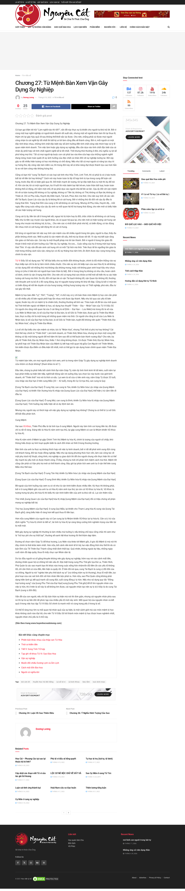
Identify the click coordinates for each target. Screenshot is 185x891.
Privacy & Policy (155, 878)
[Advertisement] (92, 51)
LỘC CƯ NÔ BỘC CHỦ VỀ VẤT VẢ (66, 773)
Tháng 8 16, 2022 (23, 791)
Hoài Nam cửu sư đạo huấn (63, 787)
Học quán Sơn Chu (76, 840)
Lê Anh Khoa (74, 682)
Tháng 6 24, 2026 (132, 274)
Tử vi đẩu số (26, 75)
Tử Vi (17, 260)
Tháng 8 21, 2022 (93, 791)
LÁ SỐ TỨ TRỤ (31, 2)
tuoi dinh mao (99, 682)
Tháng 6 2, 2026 (132, 284)
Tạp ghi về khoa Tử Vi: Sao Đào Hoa (38, 653)
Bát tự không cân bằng (39, 27)
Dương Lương (28, 97)
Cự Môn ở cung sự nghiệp (27, 799)
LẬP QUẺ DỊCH (42, 2)
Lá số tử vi (61, 682)
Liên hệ (123, 27)
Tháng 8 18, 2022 (58, 777)
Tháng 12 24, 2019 (93, 777)
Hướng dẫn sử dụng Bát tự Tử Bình (141, 281)
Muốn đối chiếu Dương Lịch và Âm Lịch (40, 663)
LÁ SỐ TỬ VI (19, 2)
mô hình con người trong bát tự (140, 248)
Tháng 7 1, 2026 (132, 252)
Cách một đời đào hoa (32, 667)
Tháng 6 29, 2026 (132, 264)
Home (17, 75)
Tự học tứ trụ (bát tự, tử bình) (99, 758)
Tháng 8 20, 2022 (23, 765)
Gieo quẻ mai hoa (62, 27)
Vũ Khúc (27, 426)
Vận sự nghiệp (28, 658)
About (134, 878)
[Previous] (64, 813)
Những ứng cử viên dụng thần (138, 261)
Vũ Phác (71, 846)
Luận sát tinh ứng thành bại (28, 787)
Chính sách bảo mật (140, 27)
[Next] (68, 813)
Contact (167, 878)
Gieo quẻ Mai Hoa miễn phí (153, 179)
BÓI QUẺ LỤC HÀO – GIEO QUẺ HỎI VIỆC (143, 224)
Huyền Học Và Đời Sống (43, 682)
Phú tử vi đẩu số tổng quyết (63, 758)
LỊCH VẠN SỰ (54, 2)
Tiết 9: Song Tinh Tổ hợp (33, 649)
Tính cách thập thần (134, 271)
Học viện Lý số (26, 879)
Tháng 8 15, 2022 (58, 762)
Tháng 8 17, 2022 (93, 762)
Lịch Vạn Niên (80, 27)
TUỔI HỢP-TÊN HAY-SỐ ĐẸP (71, 2)
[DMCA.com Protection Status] (45, 879)
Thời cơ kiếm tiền (29, 644)
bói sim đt (25, 682)
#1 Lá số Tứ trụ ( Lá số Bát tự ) (155, 194)
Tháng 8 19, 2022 (44, 97)
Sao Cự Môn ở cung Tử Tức (98, 773)
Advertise (142, 878)
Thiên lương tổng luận (96, 787)
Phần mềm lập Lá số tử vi (152, 209)
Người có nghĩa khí (30, 672)
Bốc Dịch (71, 843)
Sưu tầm (86, 682)
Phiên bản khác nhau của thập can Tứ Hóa (41, 640)
